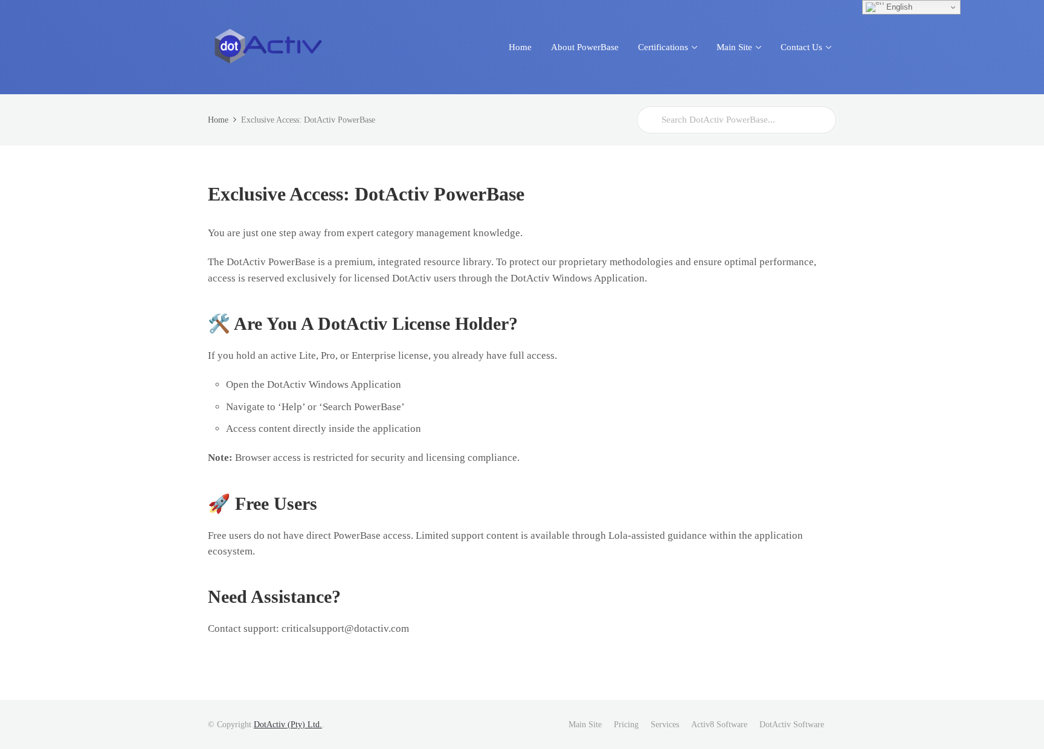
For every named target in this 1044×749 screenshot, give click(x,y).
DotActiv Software (791, 724)
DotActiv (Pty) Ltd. (288, 724)
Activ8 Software (719, 724)
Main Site (585, 724)
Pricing (626, 724)
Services (665, 724)
